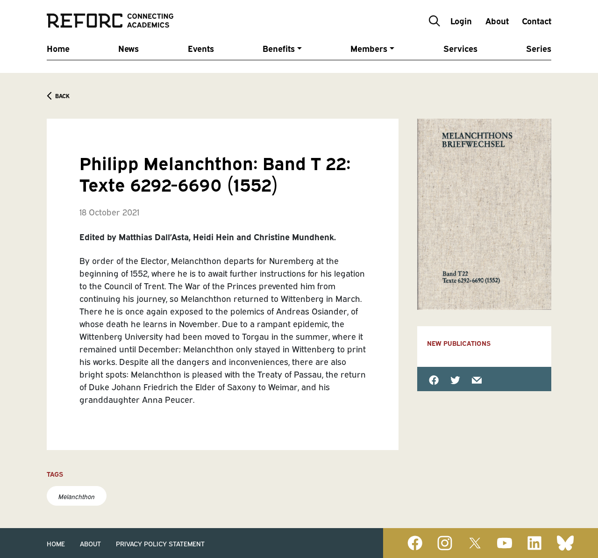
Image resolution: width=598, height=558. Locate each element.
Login (461, 20)
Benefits (279, 48)
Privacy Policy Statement (160, 543)
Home (58, 48)
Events (201, 48)
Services (460, 48)
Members (368, 48)
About (497, 20)
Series (538, 48)
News (128, 48)
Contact (536, 20)
